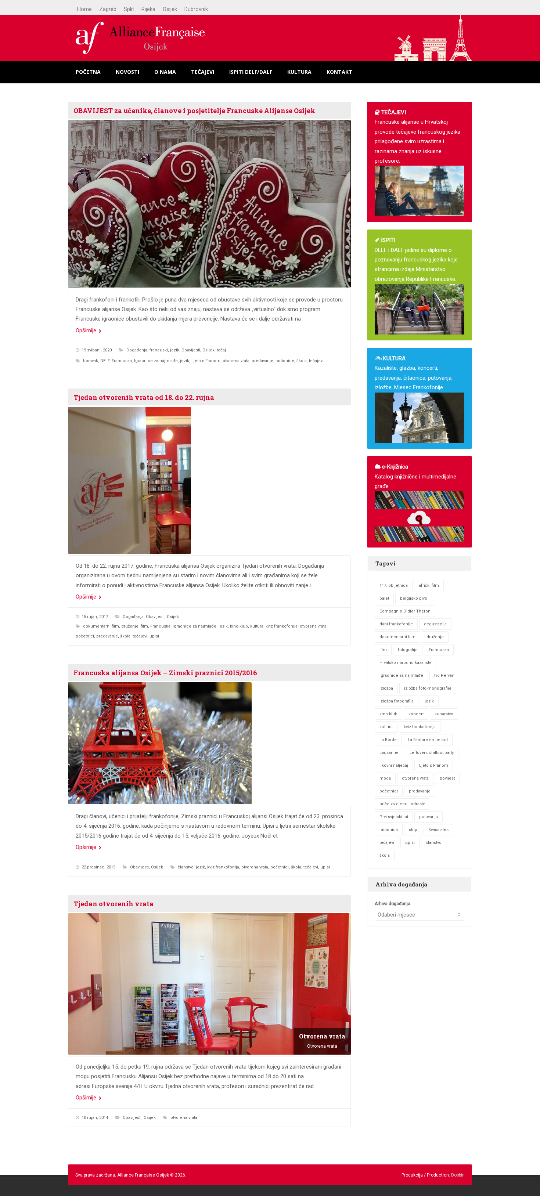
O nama (165, 71)
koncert (416, 714)
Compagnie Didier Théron (405, 611)
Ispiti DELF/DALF (250, 71)
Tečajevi (202, 71)
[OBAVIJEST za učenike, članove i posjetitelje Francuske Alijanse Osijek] (209, 204)
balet (384, 598)
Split (129, 9)
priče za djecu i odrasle (402, 804)
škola (301, 360)
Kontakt (339, 71)
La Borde (388, 739)
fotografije (408, 649)
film (144, 626)
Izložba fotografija (396, 701)
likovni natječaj (393, 765)
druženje (129, 626)
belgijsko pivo (413, 598)
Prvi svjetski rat (393, 816)
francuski (159, 350)
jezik (174, 350)
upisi (154, 636)
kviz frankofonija (282, 626)
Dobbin (458, 1175)
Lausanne (389, 752)
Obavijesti (190, 350)
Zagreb (107, 9)
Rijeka (148, 9)
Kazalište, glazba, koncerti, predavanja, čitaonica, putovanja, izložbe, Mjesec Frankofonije (414, 373)
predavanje (262, 360)
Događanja (136, 350)
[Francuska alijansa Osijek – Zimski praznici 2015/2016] (209, 743)
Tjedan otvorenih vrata (113, 903)
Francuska (122, 360)
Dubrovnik (196, 9)
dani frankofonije (396, 624)
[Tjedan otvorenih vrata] (209, 984)
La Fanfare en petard (428, 739)
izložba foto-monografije (427, 688)
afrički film (429, 585)
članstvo (186, 867)
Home (84, 9)
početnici (85, 636)
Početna (88, 71)
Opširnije (87, 330)
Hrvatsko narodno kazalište (405, 662)
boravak (90, 360)
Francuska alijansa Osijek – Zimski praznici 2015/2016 (165, 672)
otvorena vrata (236, 360)
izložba (386, 688)
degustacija (435, 624)
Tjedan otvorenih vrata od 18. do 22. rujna (143, 397)
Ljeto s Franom (205, 360)
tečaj (221, 350)
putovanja (428, 816)
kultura (256, 626)
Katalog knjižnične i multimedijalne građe (415, 476)
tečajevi (316, 360)
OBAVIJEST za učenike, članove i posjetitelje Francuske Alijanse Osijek (194, 110)
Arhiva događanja (392, 903)
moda (385, 778)
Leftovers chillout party (432, 752)
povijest (447, 778)
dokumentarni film (101, 626)
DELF (104, 360)
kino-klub (239, 626)
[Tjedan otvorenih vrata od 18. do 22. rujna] (209, 480)
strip (413, 829)
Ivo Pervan (444, 675)
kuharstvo (444, 714)
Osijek (170, 9)
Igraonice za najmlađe (156, 360)
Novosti (127, 71)
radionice (285, 360)
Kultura (299, 71)
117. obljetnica (393, 585)
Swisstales (438, 829)
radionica (388, 829)
